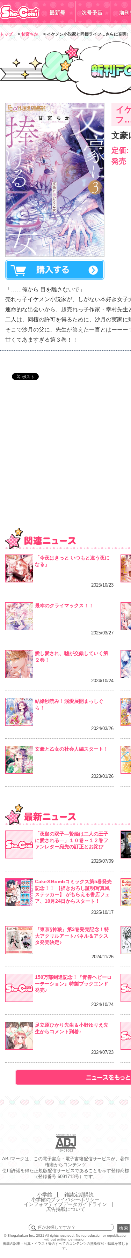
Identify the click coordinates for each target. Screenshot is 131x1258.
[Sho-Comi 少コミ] (20, 22)
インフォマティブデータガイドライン (65, 1204)
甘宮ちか (30, 34)
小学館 (44, 1194)
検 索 (123, 1228)
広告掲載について (65, 1209)
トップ (6, 34)
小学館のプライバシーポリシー (65, 1199)
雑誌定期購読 (79, 1194)
